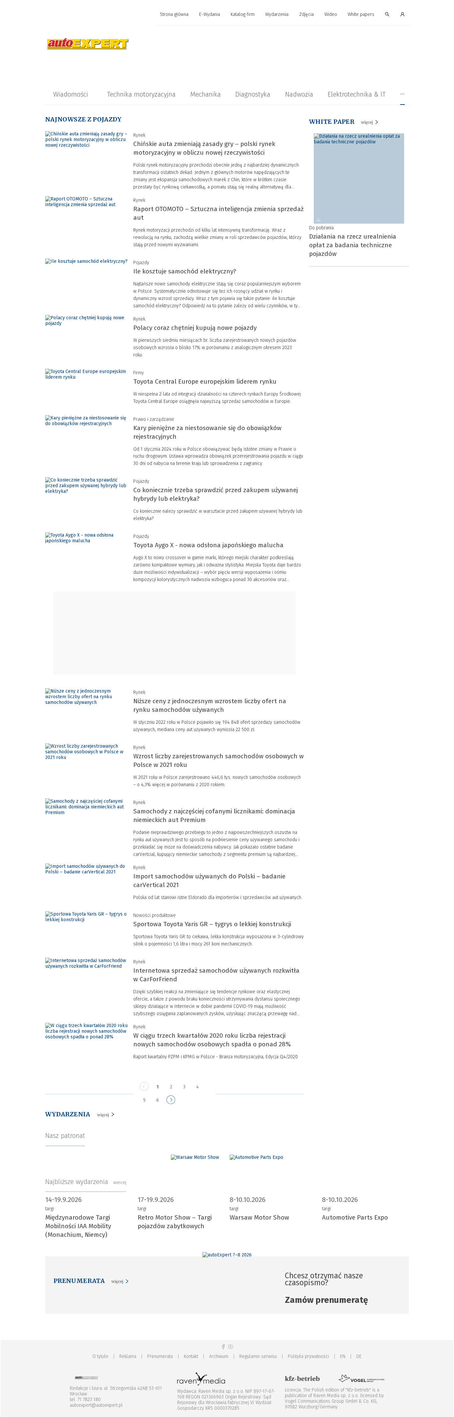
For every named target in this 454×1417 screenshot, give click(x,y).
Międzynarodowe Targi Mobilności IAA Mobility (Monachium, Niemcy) (78, 1226)
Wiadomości (70, 94)
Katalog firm (243, 14)
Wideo (330, 14)
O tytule (100, 1356)
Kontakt (191, 1356)
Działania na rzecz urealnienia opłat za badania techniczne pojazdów (352, 245)
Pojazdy (141, 262)
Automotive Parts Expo (355, 1217)
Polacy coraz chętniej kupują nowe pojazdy (195, 328)
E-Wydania (209, 14)
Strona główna (174, 14)
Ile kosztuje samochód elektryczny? (184, 271)
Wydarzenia (276, 14)
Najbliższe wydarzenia (85, 1182)
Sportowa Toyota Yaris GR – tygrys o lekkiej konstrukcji (212, 924)
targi (49, 1209)
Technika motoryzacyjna (141, 94)
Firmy (138, 373)
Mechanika (205, 94)
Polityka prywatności (308, 1356)
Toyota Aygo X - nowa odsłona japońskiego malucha (208, 545)
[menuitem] (174, 15)
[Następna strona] (171, 1100)
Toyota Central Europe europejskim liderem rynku (205, 381)
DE (359, 1356)
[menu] (227, 14)
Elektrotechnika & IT (357, 94)
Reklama (127, 1356)
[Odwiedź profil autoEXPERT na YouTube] (230, 1347)
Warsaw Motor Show (259, 1217)
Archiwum (218, 1356)
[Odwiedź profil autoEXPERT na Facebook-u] (223, 1347)
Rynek (139, 135)
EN (342, 1356)
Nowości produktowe (154, 915)
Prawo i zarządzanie (153, 419)
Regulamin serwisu (258, 1356)
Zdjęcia (306, 14)
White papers (361, 14)
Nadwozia (299, 94)
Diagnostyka (252, 94)
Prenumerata (160, 1356)
